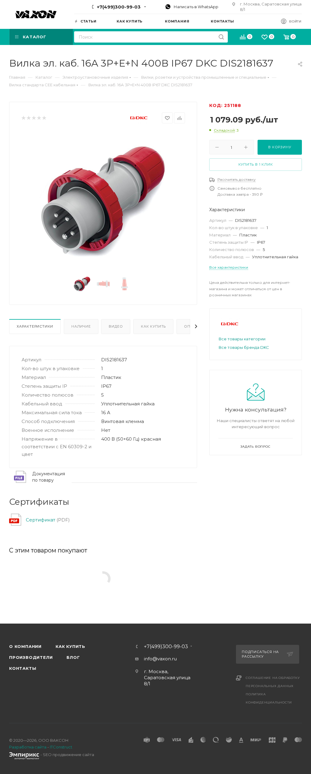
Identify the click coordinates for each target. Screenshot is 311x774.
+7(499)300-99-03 (119, 7)
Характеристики (35, 326)
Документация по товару (48, 477)
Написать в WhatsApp (195, 6)
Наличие (81, 326)
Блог (73, 657)
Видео (116, 326)
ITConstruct (61, 747)
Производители (31, 657)
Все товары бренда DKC (244, 347)
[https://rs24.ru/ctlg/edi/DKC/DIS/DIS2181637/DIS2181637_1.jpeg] (103, 200)
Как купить (153, 326)
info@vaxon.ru (160, 659)
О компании (25, 646)
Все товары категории (242, 338)
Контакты (22, 668)
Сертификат (40, 520)
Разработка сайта (27, 747)
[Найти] (221, 37)
